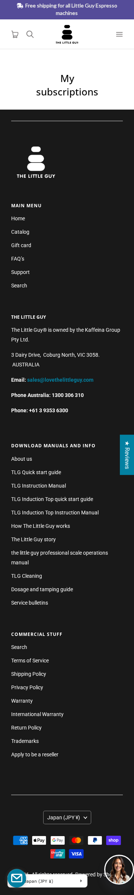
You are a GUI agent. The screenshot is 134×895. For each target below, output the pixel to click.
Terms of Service (30, 661)
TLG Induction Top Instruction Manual (55, 513)
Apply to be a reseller (34, 754)
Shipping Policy (28, 674)
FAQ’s (17, 259)
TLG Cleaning (26, 576)
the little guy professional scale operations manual (59, 557)
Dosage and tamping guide (42, 589)
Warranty (22, 701)
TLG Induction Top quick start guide (52, 499)
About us (21, 459)
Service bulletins (29, 603)
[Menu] (119, 34)
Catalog (20, 232)
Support (20, 272)
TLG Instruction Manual (38, 486)
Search (19, 286)
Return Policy (26, 728)
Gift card (21, 245)
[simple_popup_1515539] (16, 878)
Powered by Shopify (98, 874)
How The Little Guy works (40, 526)
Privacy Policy (27, 687)
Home (18, 218)
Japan (63, 817)
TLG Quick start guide (36, 472)
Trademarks (25, 741)
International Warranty (37, 714)
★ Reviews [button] (127, 455)
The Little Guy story (33, 539)
